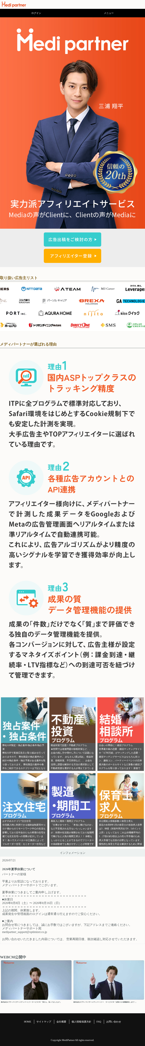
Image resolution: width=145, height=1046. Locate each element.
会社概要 (61, 1021)
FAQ (98, 1021)
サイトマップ (43, 1021)
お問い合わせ (113, 1021)
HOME (27, 1021)
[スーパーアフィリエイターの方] (72, 260)
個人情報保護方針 (81, 1021)
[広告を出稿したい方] (72, 244)
